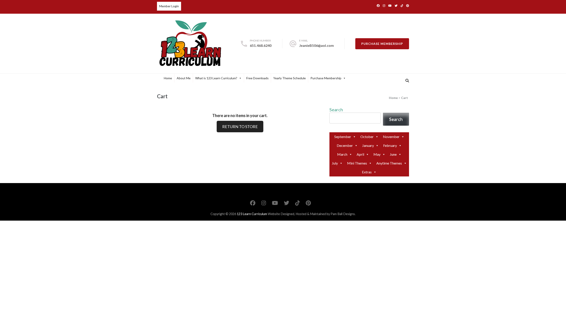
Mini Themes (357, 163)
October (367, 136)
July (335, 163)
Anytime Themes (389, 163)
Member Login (169, 6)
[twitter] (396, 5)
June (393, 154)
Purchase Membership (382, 43)
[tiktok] (402, 5)
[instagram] (384, 5)
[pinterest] (407, 5)
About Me (184, 78)
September (342, 136)
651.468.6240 (261, 45)
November (391, 136)
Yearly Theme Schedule (289, 78)
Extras (367, 172)
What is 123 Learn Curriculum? (216, 78)
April (360, 154)
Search (336, 109)
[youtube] (390, 5)
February (390, 145)
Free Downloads (257, 78)
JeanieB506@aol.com (316, 45)
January (368, 145)
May (377, 154)
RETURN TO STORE (240, 126)
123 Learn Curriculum (252, 214)
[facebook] (378, 5)
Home (168, 78)
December (345, 145)
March (342, 154)
